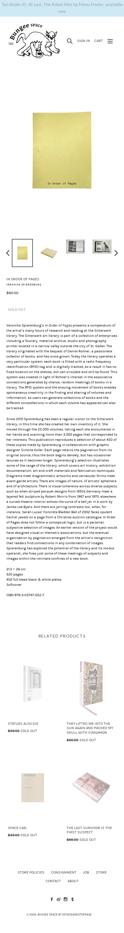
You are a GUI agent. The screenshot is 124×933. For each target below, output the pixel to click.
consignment (63, 872)
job (86, 872)
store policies (31, 872)
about (73, 881)
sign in (84, 40)
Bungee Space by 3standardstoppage (64, 914)
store (101, 872)
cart (99, 40)
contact (53, 881)
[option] (22, 252)
